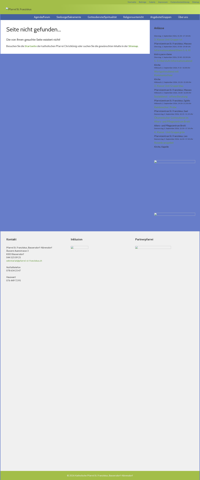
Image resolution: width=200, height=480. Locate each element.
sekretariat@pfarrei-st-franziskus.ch (24, 260)
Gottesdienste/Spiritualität (102, 17)
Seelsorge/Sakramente (69, 17)
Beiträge (142, 2)
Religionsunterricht (133, 17)
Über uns (183, 17)
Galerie (152, 2)
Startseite (132, 2)
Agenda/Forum (42, 17)
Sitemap (195, 2)
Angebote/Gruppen (160, 17)
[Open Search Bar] (196, 17)
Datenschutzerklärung (180, 2)
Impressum (163, 2)
